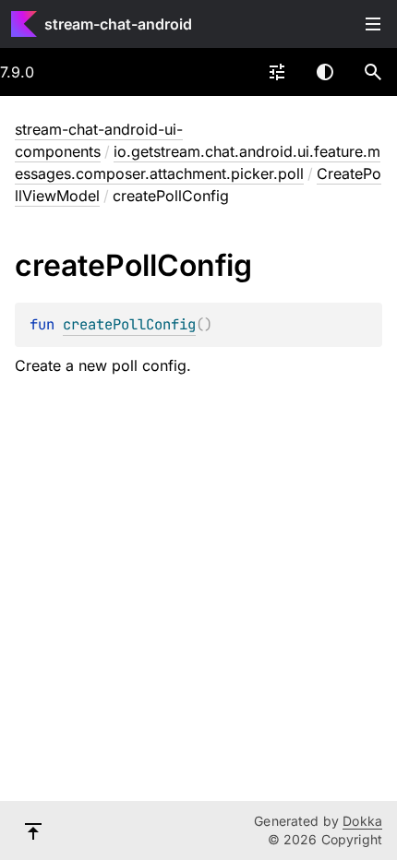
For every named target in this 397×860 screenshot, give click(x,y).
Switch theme (325, 72)
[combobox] (277, 72)
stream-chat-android (118, 24)
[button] (373, 72)
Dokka (362, 821)
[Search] (373, 72)
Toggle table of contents (373, 24)
